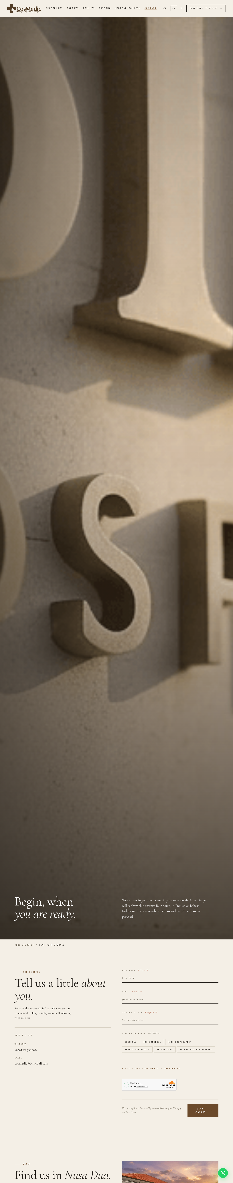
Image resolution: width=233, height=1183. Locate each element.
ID (181, 8)
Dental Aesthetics (137, 1049)
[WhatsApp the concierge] (223, 1173)
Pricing (105, 8)
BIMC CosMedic (24, 945)
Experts (73, 8)
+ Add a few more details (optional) (151, 1068)
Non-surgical (152, 1042)
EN (173, 8)
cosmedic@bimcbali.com (31, 1063)
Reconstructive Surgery (196, 1049)
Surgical (131, 1042)
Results (89, 8)
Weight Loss (165, 1049)
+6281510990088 (26, 1050)
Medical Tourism (128, 8)
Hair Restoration (179, 1042)
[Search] (164, 8)
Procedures (54, 8)
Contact (151, 8)
